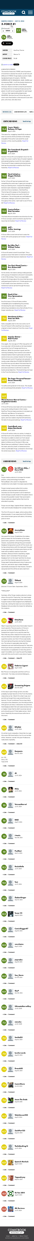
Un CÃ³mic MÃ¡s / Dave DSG (22, 469)
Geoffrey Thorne (19, 50)
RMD (17, 820)
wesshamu (19, 944)
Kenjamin (18, 751)
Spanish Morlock (21, 1162)
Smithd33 (19, 1037)
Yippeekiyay (20, 1177)
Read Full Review (13, 167)
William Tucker (14, 247)
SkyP (17, 991)
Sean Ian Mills (13, 318)
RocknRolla (19, 866)
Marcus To (17, 54)
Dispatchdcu (13, 151)
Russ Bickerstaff (14, 267)
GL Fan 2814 (20, 1193)
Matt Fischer (13, 338)
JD (16, 773)
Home (8, 1236)
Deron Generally (15, 380)
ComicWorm (20, 1084)
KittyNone (19, 620)
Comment (11, 522)
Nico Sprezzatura (15, 296)
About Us (14, 1236)
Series (8, 31)
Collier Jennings (14, 229)
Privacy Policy (24, 1236)
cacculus (18, 1022)
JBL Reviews (20, 1208)
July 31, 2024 (19, 21)
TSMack (18, 580)
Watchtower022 (21, 1115)
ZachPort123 (20, 1130)
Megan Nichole (14, 176)
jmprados (19, 960)
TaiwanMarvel (21, 804)
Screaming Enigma (22, 685)
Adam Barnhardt (15, 428)
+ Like (4, 522)
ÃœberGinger (20, 897)
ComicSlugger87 (21, 928)
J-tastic (17, 835)
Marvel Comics (7, 21)
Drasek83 (19, 1068)
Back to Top (27, 121)
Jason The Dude (21, 1099)
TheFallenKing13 (21, 1146)
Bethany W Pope (15, 129)
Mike (17, 789)
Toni (16, 882)
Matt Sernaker (14, 211)
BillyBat (18, 727)
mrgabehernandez (9, 401)
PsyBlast (18, 851)
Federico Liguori (21, 665)
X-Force (6, 24)
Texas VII (18, 913)
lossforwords (20, 1053)
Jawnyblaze (20, 530)
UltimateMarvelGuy (22, 1006)
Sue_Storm (19, 975)
